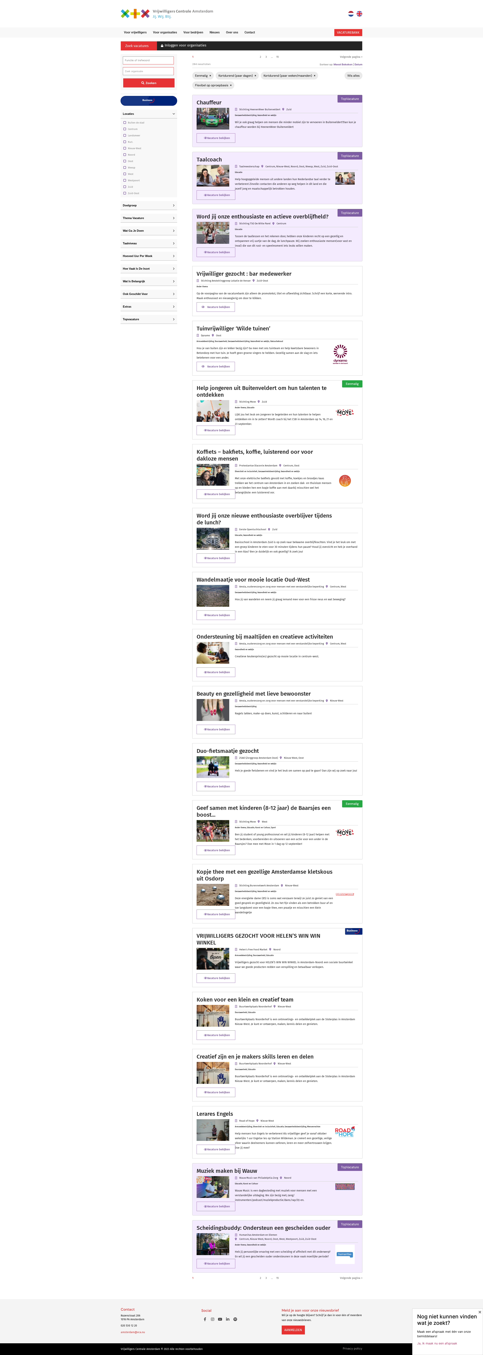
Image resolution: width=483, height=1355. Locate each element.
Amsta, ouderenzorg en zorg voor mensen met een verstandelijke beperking (281, 586)
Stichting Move (247, 401)
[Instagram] (212, 1319)
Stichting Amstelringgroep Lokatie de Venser (226, 280)
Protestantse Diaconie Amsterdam (258, 465)
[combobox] (148, 71)
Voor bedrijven (193, 32)
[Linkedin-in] (228, 1319)
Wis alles (353, 76)
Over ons (232, 32)
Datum (358, 64)
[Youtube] (220, 1319)
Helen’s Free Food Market (253, 949)
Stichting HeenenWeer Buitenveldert (259, 109)
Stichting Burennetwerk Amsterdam (259, 885)
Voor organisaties (165, 32)
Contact (250, 32)
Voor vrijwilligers (135, 32)
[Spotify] (235, 1319)
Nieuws (215, 32)
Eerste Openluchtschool (252, 529)
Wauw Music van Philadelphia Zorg (258, 1177)
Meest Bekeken (343, 64)
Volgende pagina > (351, 57)
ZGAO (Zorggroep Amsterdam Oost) (258, 757)
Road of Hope (247, 1120)
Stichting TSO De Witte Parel (255, 223)
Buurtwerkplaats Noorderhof (255, 1006)
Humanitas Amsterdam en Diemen (258, 1234)
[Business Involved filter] (149, 101)
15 (277, 57)
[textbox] (134, 71)
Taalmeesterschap (249, 166)
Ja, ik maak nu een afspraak (437, 1343)
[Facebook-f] (205, 1319)
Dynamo (205, 335)
